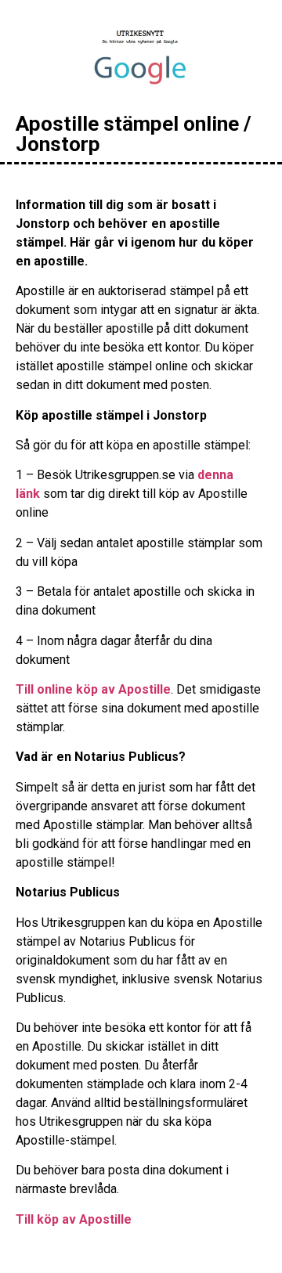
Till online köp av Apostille (93, 689)
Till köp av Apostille (74, 1219)
